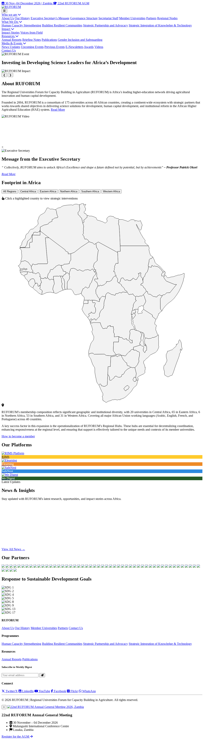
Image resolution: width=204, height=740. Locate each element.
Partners (151, 18)
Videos (98, 47)
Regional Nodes (167, 18)
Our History (22, 18)
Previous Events (54, 47)
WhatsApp (88, 691)
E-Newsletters (74, 47)
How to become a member (18, 436)
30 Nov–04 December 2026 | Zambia (28, 3)
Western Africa (111, 191)
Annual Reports (12, 39)
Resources (8, 36)
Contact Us (9, 50)
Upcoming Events (32, 47)
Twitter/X (11, 691)
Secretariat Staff (108, 18)
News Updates (11, 47)
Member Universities (132, 18)
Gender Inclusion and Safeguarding (80, 39)
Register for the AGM (16, 736)
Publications (49, 39)
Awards (89, 47)
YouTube (44, 691)
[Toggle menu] (4, 11)
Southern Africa (90, 191)
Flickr (74, 691)
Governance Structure (84, 18)
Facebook (59, 691)
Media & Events (12, 43)
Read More (58, 109)
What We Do (10, 21)
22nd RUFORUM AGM (73, 3)
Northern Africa (68, 191)
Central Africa (28, 191)
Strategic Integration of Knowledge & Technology (160, 25)
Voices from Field (31, 32)
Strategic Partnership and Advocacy (105, 25)
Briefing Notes (31, 39)
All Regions (9, 191)
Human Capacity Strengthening (21, 25)
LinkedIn (27, 691)
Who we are (10, 14)
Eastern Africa (48, 191)
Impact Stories (11, 32)
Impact (6, 29)
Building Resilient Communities (62, 25)
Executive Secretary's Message (50, 18)
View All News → (13, 549)
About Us (8, 18)
